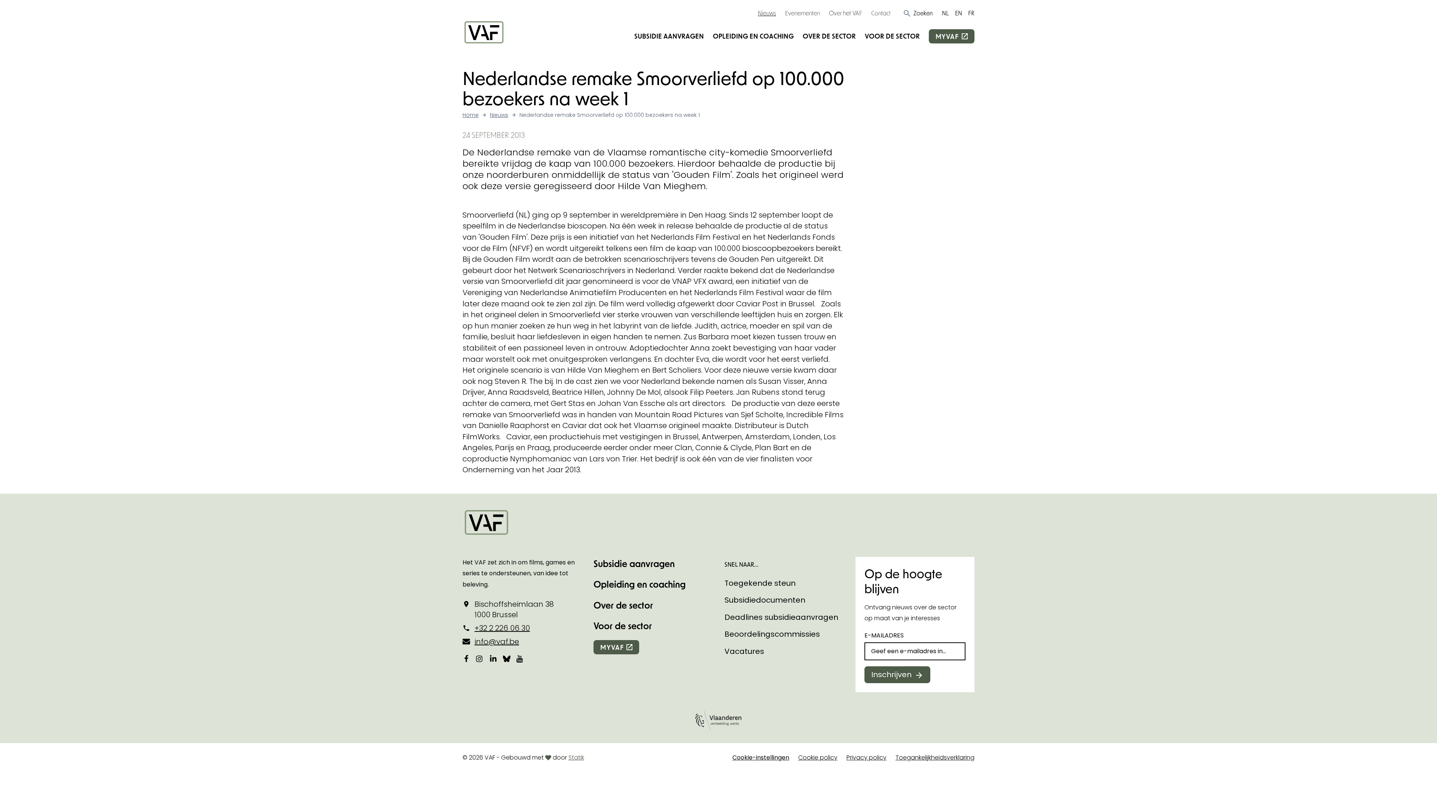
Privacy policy (866, 757)
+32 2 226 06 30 (502, 628)
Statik (576, 757)
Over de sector (829, 36)
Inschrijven (891, 674)
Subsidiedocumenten (764, 600)
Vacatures (744, 651)
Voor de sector (892, 36)
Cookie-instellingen (760, 757)
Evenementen (802, 12)
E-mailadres (884, 635)
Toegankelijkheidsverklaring (935, 757)
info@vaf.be (497, 641)
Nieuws (767, 12)
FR (971, 12)
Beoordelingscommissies (772, 634)
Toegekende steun (760, 583)
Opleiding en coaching (753, 36)
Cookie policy (818, 757)
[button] (918, 13)
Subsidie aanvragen (669, 36)
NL (945, 12)
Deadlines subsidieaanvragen (781, 617)
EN (958, 12)
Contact (881, 12)
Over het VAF (845, 12)
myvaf (947, 36)
